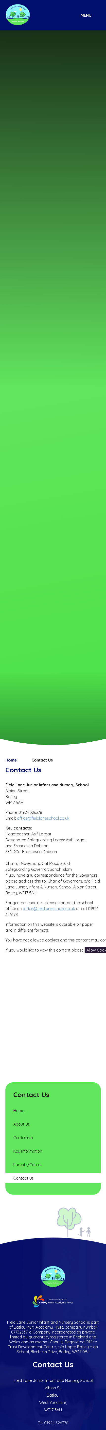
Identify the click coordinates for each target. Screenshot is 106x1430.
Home (11, 760)
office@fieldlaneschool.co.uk (43, 818)
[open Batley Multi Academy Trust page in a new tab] (53, 1301)
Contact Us (42, 760)
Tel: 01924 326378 (53, 1422)
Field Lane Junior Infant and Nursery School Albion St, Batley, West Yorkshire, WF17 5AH (53, 1395)
